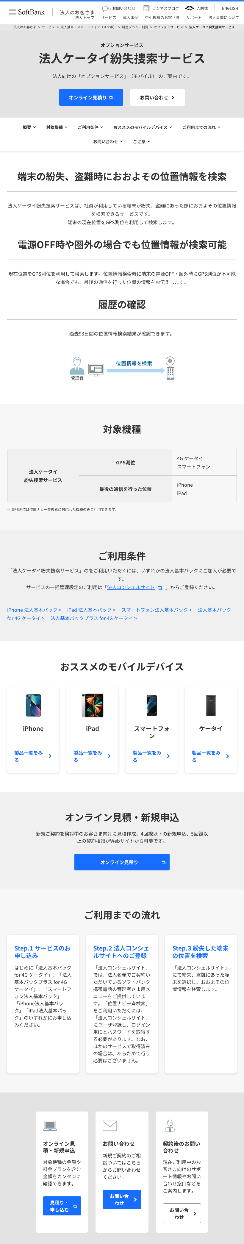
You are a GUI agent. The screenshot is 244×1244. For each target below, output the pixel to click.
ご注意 (139, 141)
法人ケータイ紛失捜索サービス (212, 27)
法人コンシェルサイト (131, 587)
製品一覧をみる (28, 756)
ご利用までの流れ (199, 127)
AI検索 (203, 8)
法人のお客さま (77, 12)
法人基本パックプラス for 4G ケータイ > (94, 618)
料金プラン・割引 (135, 27)
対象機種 (54, 127)
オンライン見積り (88, 97)
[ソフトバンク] (27, 12)
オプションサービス (168, 27)
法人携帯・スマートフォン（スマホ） (88, 27)
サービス (48, 27)
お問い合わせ (154, 97)
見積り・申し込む (59, 1206)
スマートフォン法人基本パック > (156, 609)
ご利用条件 (88, 127)
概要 (27, 127)
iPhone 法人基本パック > (34, 609)
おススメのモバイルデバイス (140, 127)
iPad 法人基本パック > (91, 609)
